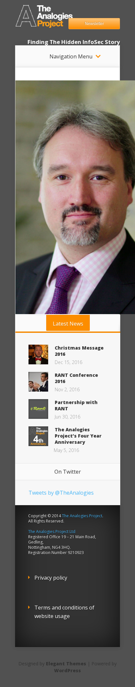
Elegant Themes (66, 663)
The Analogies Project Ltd (51, 531)
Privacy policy (50, 577)
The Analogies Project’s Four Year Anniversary (78, 435)
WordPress (67, 670)
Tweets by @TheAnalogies (61, 492)
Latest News (68, 323)
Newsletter (94, 23)
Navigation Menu (70, 56)
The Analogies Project (82, 516)
